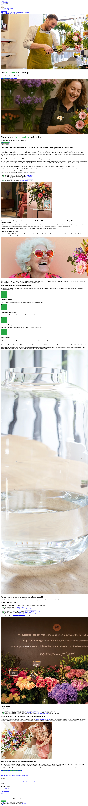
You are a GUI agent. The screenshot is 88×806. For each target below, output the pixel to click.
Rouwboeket (41, 781)
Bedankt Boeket (18, 781)
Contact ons (11, 142)
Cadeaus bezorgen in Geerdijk (39, 711)
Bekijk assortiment (5, 142)
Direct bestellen (13, 78)
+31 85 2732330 (5, 1)
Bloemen (5, 9)
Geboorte (3, 12)
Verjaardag (14, 12)
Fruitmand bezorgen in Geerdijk (33, 712)
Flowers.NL (24, 803)
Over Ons (3, 775)
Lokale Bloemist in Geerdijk (12, 13)
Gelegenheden (4, 11)
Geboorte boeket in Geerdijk (25, 608)
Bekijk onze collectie (5, 78)
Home (2, 9)
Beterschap (19, 12)
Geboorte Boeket (4, 781)
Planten (9, 9)
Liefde (6, 12)
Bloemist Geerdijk (20, 607)
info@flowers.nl (5, 2)
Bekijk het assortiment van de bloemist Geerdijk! (11, 770)
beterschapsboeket (24, 180)
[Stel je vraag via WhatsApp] (1, 804)
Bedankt (10, 12)
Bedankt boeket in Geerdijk (34, 611)
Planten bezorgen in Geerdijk (42, 713)
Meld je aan (3, 801)
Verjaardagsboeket (26, 781)
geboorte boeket (27, 177)
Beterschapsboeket (34, 781)
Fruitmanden (3, 13)
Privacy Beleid (25, 775)
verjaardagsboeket (29, 175)
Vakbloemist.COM (6, 802)
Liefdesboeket (11, 781)
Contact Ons (8, 775)
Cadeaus (27, 12)
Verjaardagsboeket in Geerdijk (25, 612)
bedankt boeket (28, 176)
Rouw (23, 12)
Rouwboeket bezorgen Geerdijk (43, 719)
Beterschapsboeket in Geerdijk (30, 613)
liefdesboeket (30, 179)
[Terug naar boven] (2, 804)
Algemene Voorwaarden (16, 775)
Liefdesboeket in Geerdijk (30, 610)
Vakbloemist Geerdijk (9, 8)
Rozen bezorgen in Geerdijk (19, 615)
